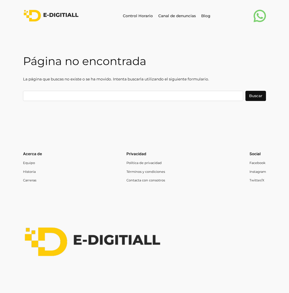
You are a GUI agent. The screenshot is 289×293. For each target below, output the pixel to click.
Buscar (255, 96)
